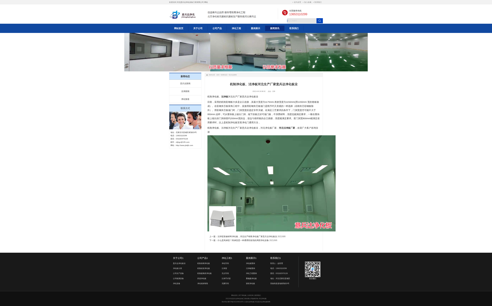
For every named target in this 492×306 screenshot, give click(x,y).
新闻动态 (224, 75)
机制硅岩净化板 (203, 268)
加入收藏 (307, 2)
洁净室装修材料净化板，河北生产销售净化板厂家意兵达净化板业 (247, 236)
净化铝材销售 (202, 283)
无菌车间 (225, 283)
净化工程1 (227, 258)
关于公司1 (178, 258)
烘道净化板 (201, 278)
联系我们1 (275, 258)
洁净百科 (250, 295)
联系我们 (318, 2)
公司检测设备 (178, 278)
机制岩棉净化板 (203, 263)
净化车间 (225, 263)
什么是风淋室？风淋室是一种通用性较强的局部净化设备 (243, 240)
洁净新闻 (185, 91)
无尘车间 (225, 273)
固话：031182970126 (279, 273)
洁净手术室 (226, 278)
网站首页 (234, 295)
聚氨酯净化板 (251, 278)
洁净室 (224, 268)
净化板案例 (250, 263)
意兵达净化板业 (179, 263)
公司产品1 (202, 258)
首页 (217, 75)
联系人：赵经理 (276, 263)
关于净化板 (242, 295)
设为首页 (297, 2)
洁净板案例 (250, 268)
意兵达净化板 (250, 302)
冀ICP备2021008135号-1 (236, 302)
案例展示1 (251, 258)
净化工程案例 (251, 273)
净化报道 (185, 99)
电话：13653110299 (278, 268)
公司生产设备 (178, 273)
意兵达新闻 (185, 83)
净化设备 (176, 283)
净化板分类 (177, 268)
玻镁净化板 (250, 283)
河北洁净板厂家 (287, 128)
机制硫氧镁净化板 (204, 273)
